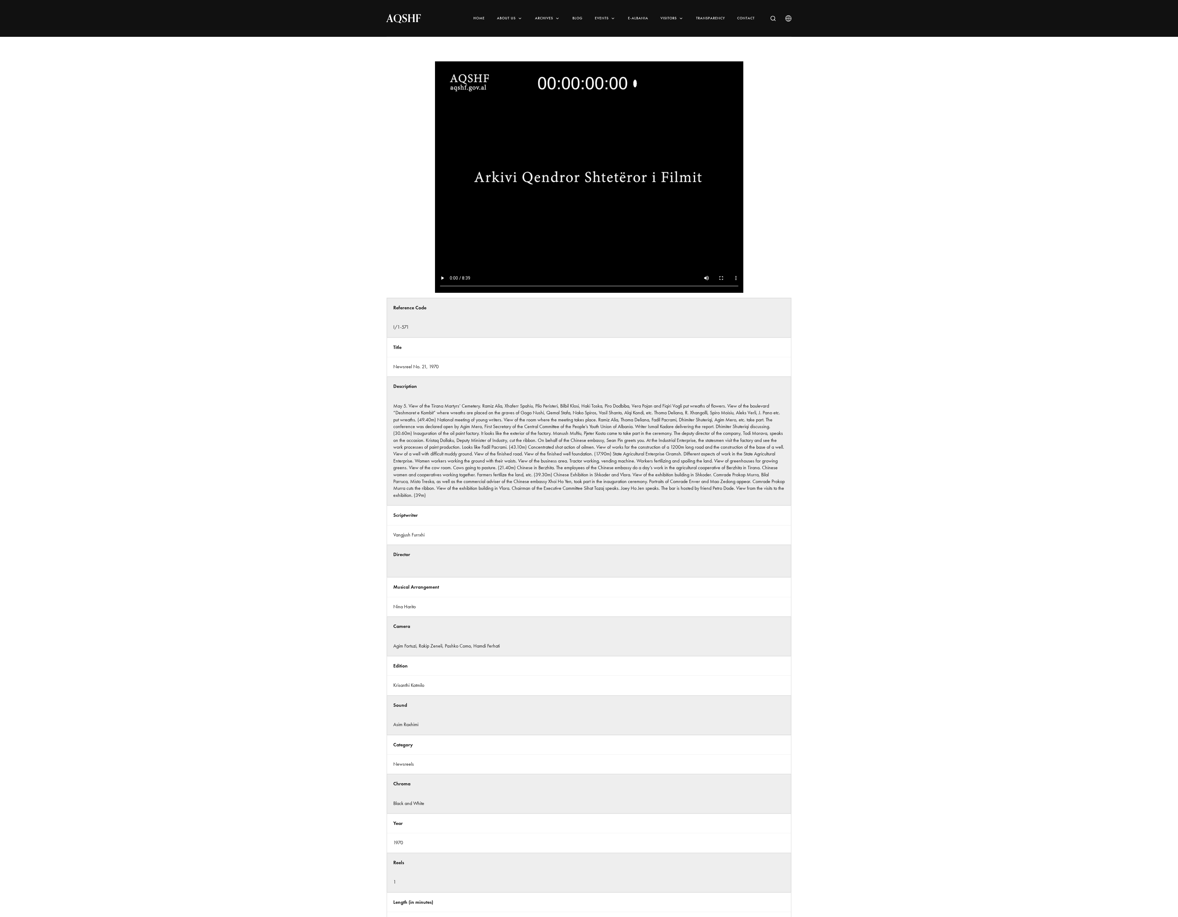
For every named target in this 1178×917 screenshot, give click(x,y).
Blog (577, 18)
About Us (506, 18)
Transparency (710, 18)
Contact (746, 18)
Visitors (668, 18)
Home (479, 18)
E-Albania (638, 18)
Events (602, 18)
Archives (544, 18)
